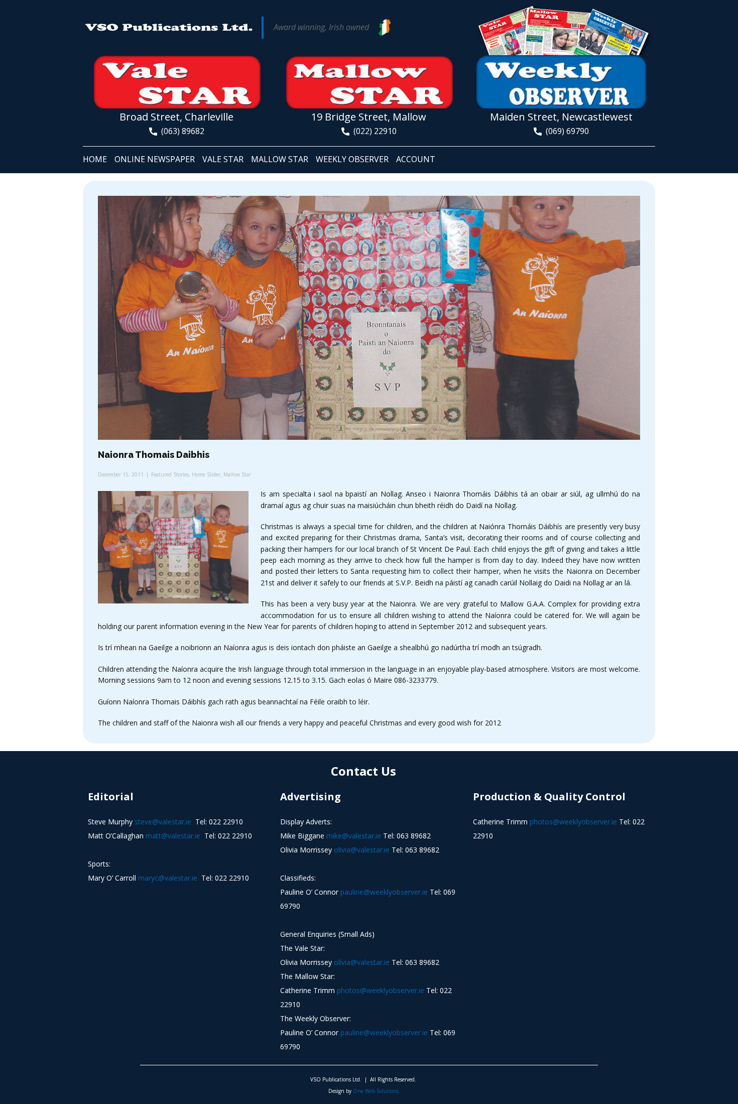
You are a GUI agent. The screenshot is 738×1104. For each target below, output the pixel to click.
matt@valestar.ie (173, 835)
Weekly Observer (352, 159)
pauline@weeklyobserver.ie (384, 892)
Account (415, 159)
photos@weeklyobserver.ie (380, 990)
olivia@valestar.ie (362, 849)
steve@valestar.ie (163, 821)
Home (95, 159)
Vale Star (222, 159)
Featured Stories (170, 474)
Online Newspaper (154, 159)
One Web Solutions (376, 1090)
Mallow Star (279, 159)
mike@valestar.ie (353, 835)
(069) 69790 (565, 131)
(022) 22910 (373, 131)
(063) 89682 (180, 131)
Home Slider (206, 474)
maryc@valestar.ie (167, 878)
